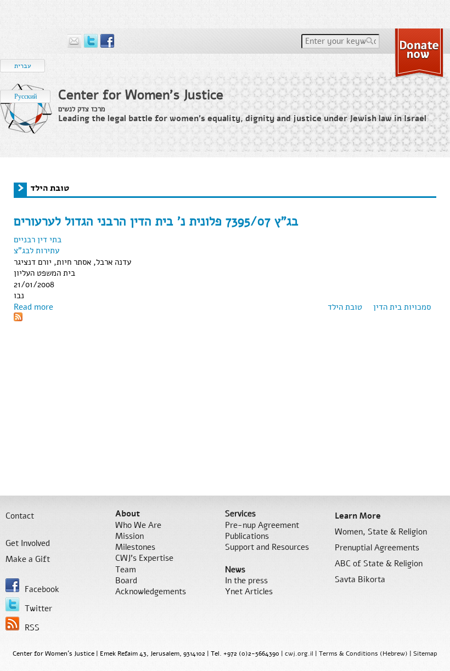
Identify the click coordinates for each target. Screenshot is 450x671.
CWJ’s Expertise (144, 558)
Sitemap (425, 653)
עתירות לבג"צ (36, 250)
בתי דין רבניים (37, 239)
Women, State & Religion (381, 531)
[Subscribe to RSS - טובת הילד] (18, 318)
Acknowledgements (150, 591)
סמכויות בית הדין (402, 307)
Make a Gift (27, 559)
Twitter (38, 608)
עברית (22, 65)
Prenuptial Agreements (377, 547)
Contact (19, 515)
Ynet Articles (249, 591)
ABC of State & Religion (379, 563)
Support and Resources (267, 547)
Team (125, 569)
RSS (32, 627)
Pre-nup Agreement (262, 525)
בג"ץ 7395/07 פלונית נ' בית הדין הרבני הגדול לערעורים (156, 221)
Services (240, 513)
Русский (25, 96)
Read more (33, 307)
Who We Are (138, 525)
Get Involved (27, 543)
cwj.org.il (299, 653)
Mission (129, 536)
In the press (246, 580)
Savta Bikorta (360, 579)
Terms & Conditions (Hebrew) (363, 653)
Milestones (135, 547)
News (235, 569)
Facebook (42, 589)
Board (126, 580)
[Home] (26, 117)
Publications (247, 536)
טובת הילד (345, 307)
